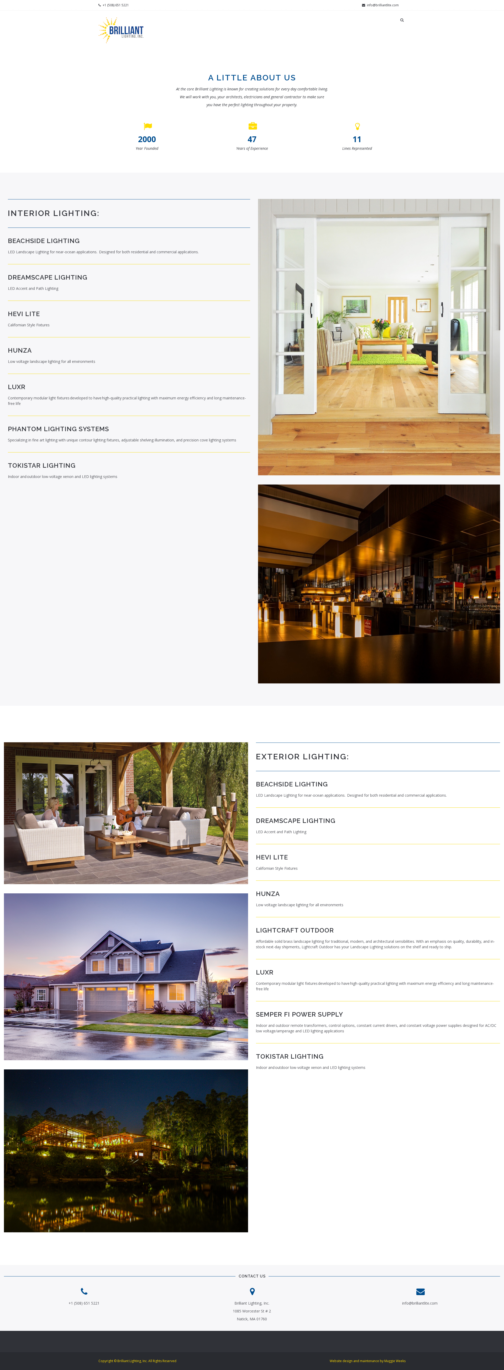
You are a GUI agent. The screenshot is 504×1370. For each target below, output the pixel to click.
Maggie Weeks (395, 1361)
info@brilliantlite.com (382, 5)
